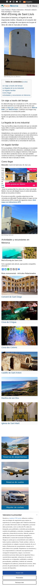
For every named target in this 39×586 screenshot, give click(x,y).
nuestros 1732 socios (15, 518)
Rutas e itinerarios (18, 10)
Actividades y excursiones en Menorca (16, 95)
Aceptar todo (19, 572)
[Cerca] (37, 515)
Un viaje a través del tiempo (12, 86)
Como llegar (6, 93)
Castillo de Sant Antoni (11, 373)
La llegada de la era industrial (13, 88)
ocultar (25, 82)
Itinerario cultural (30, 10)
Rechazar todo (19, 582)
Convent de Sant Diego (11, 297)
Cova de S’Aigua (8, 322)
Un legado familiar (9, 90)
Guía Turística (5, 10)
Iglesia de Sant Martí (10, 423)
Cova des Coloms (9, 347)
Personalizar (19, 577)
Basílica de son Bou (10, 398)
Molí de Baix (13, 109)
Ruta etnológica (6, 11)
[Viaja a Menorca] (10, 6)
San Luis (10, 107)
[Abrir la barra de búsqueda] (28, 6)
